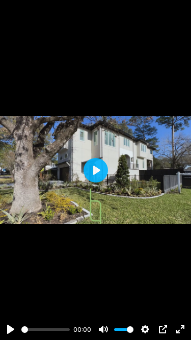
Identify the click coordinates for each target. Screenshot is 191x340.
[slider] (45, 329)
